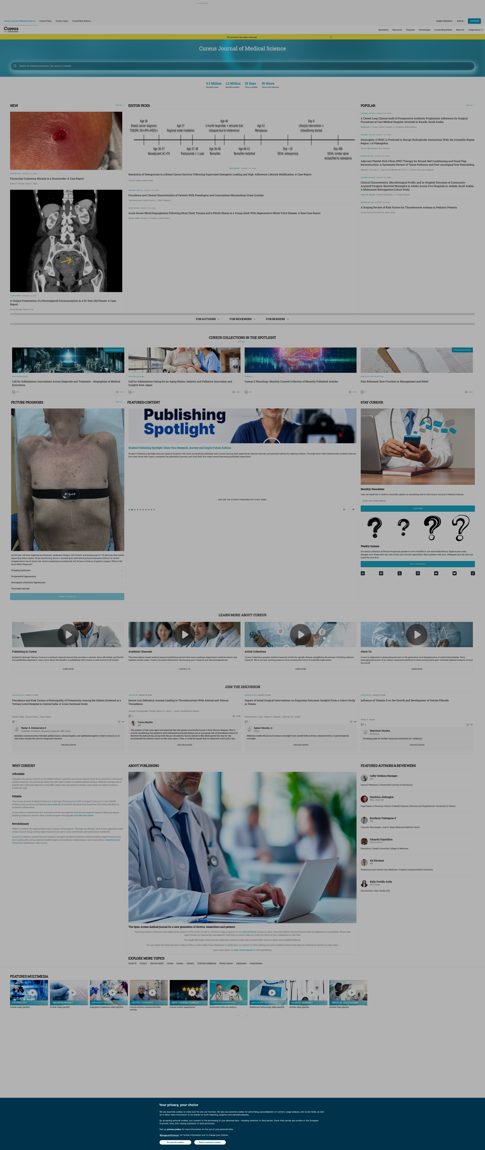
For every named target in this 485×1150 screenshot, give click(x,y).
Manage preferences (169, 1135)
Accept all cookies (175, 1142)
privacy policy (174, 1129)
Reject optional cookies (210, 1142)
